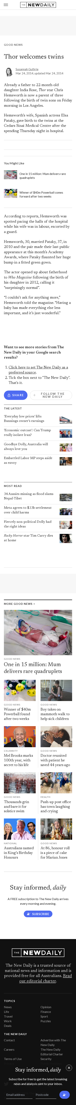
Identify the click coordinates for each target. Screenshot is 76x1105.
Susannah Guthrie (27, 69)
